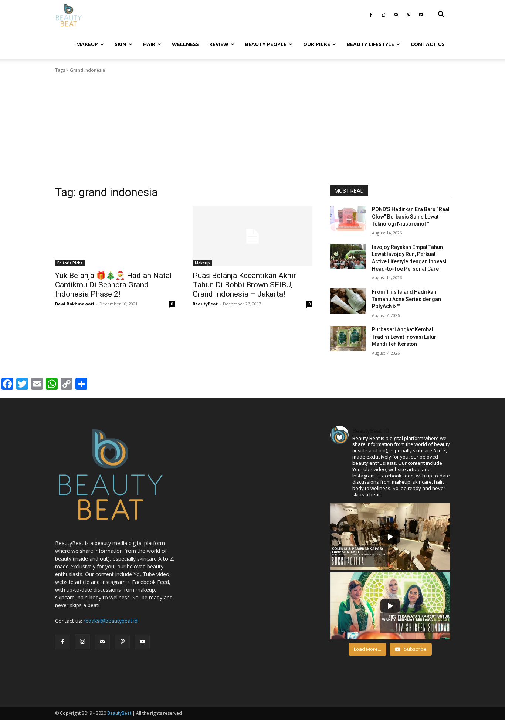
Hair (149, 44)
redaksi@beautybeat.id (111, 620)
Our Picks (316, 44)
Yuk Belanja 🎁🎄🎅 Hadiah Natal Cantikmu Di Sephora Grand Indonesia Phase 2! (113, 284)
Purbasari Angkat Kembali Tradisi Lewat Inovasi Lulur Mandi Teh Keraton (404, 337)
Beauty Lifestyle (370, 44)
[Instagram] (383, 15)
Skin (120, 44)
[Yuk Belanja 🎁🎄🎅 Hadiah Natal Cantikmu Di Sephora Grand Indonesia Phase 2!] (115, 236)
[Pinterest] (408, 15)
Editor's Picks (69, 263)
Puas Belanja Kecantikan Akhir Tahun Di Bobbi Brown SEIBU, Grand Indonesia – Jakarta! (244, 284)
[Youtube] (421, 15)
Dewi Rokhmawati (74, 304)
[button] (441, 15)
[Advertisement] (252, 129)
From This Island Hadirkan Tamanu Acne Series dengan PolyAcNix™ (406, 299)
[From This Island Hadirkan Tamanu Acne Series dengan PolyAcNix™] (348, 301)
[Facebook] (370, 15)
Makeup (87, 44)
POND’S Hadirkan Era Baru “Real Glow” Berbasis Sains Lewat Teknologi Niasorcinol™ (411, 216)
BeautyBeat (205, 304)
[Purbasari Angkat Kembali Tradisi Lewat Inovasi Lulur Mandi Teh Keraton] (348, 338)
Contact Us (428, 44)
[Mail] (395, 15)
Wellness (185, 44)
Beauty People (266, 44)
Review (218, 44)
